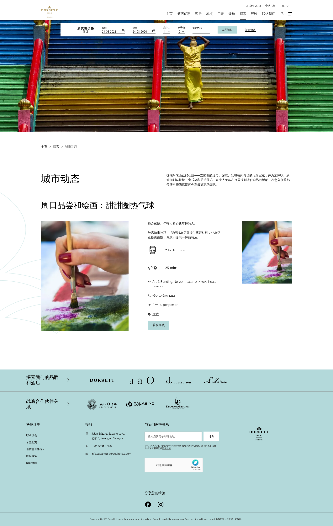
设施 (232, 14)
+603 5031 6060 (102, 446)
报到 (104, 27)
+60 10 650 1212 (163, 295)
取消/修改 (250, 30)
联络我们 (269, 14)
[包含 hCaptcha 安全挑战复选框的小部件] (174, 465)
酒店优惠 (183, 14)
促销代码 (197, 27)
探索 (243, 14)
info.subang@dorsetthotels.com (111, 453)
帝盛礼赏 (270, 5)
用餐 (220, 14)
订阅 (211, 436)
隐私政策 (31, 456)
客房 (198, 14)
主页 (169, 14)
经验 (254, 14)
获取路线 (158, 325)
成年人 (166, 27)
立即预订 (227, 29)
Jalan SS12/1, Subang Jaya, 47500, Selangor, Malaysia (108, 436)
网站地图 (31, 463)
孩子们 (181, 27)
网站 (155, 314)
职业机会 (31, 435)
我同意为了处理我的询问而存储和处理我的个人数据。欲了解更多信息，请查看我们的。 (184, 447)
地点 (209, 14)
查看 (135, 27)
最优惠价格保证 (36, 449)
